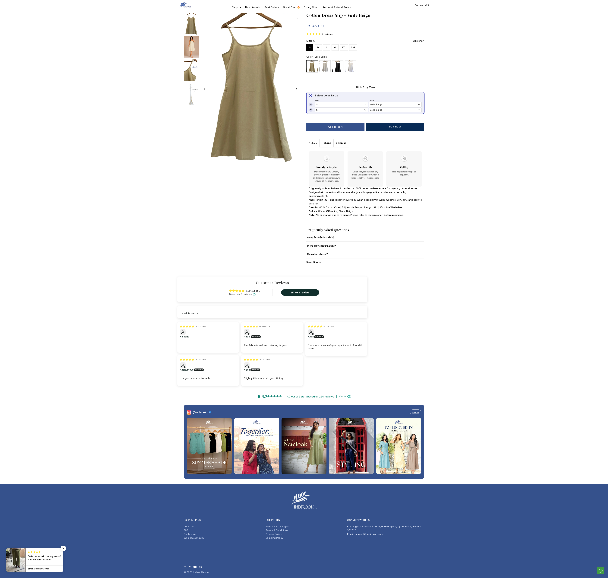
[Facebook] (185, 567)
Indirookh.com (201, 572)
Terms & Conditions (277, 530)
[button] (313, 34)
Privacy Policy (274, 534)
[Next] (296, 89)
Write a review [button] (300, 292)
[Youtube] (195, 567)
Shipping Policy (274, 537)
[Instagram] (200, 567)
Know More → (313, 262)
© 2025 (188, 572)
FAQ (186, 530)
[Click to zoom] (296, 17)
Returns (326, 142)
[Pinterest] (189, 567)
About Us (189, 526)
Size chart (418, 41)
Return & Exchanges (277, 526)
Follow (415, 412)
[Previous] (204, 89)
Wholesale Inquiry (194, 537)
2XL (344, 47)
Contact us (190, 534)
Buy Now (395, 126)
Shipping (341, 142)
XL (335, 47)
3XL (353, 47)
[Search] (417, 5)
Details (313, 143)
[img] (187, 326)
